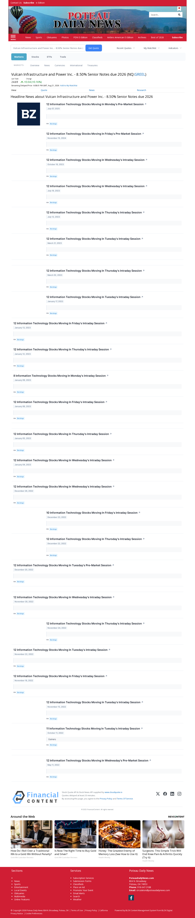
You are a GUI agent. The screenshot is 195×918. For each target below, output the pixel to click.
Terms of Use (77, 910)
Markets (19, 56)
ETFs (49, 56)
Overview (34, 65)
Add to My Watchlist (68, 85)
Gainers (52, 739)
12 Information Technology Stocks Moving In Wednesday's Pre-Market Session (98, 760)
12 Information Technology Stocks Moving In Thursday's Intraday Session (95, 212)
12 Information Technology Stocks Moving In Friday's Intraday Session (60, 323)
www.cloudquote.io (113, 792)
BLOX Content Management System (141, 910)
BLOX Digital (166, 910)
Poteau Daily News (35, 910)
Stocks (35, 56)
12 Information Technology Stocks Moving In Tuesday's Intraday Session (94, 238)
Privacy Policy (106, 798)
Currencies (60, 65)
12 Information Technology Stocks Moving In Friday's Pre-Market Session (95, 133)
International (76, 65)
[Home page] (97, 14)
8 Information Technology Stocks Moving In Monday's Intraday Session (61, 375)
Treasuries (92, 65)
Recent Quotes (124, 48)
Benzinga (53, 124)
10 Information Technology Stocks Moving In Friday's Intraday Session (93, 512)
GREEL (140, 74)
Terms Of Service (125, 798)
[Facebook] (165, 797)
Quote (44, 90)
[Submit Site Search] (179, 14)
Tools (63, 56)
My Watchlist (150, 48)
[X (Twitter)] (158, 797)
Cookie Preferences (33, 913)
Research (141, 90)
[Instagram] (179, 797)
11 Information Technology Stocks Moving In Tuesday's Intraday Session (94, 728)
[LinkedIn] (172, 797)
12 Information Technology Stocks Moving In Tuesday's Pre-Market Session (63, 565)
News (47, 65)
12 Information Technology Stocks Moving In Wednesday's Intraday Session (96, 159)
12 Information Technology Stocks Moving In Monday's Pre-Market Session (96, 104)
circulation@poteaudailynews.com (153, 890)
